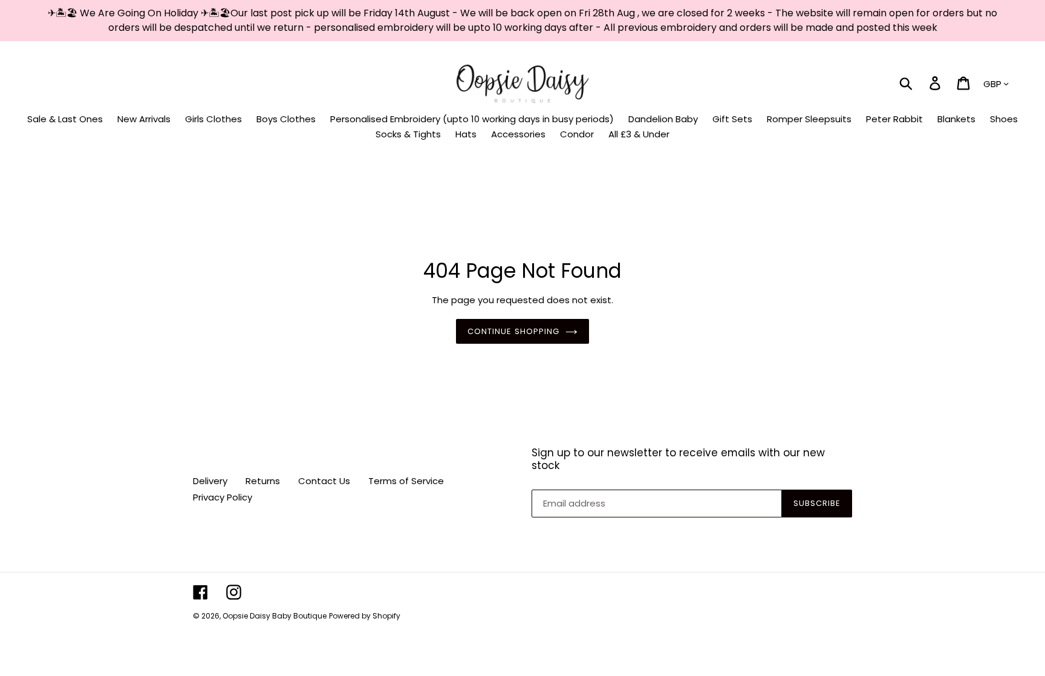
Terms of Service (406, 480)
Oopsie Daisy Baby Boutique (275, 616)
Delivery (210, 480)
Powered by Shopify (364, 616)
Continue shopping (513, 331)
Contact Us (324, 480)
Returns (263, 480)
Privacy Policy (222, 497)
